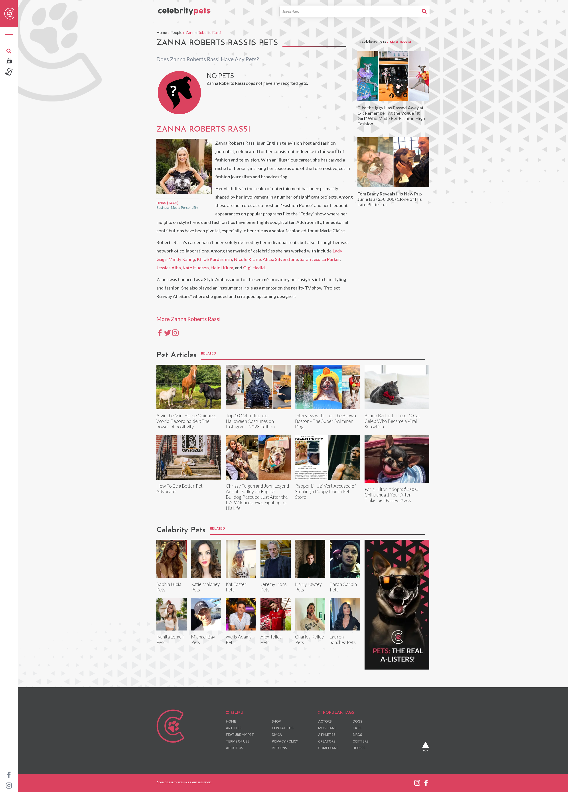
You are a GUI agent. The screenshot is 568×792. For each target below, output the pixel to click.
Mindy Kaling (181, 259)
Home (161, 32)
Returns (279, 748)
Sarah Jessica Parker (320, 259)
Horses (359, 748)
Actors (324, 721)
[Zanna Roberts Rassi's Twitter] (167, 332)
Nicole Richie (247, 259)
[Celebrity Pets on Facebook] (8, 774)
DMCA (277, 735)
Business (163, 207)
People (176, 32)
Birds (357, 735)
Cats (357, 728)
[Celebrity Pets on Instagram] (8, 785)
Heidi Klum (222, 267)
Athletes (326, 735)
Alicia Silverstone (280, 259)
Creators (326, 741)
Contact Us (282, 728)
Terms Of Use (237, 741)
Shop (276, 721)
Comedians (328, 748)
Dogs (357, 721)
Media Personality (184, 207)
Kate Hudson (196, 267)
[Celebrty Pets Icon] (9, 13)
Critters (360, 741)
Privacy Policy (285, 741)
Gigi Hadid (254, 267)
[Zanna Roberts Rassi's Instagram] (175, 332)
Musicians (327, 728)
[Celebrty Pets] (184, 9)
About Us (234, 748)
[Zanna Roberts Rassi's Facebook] (159, 332)
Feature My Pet (240, 735)
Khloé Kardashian (214, 259)
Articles (233, 728)
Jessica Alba (168, 267)
